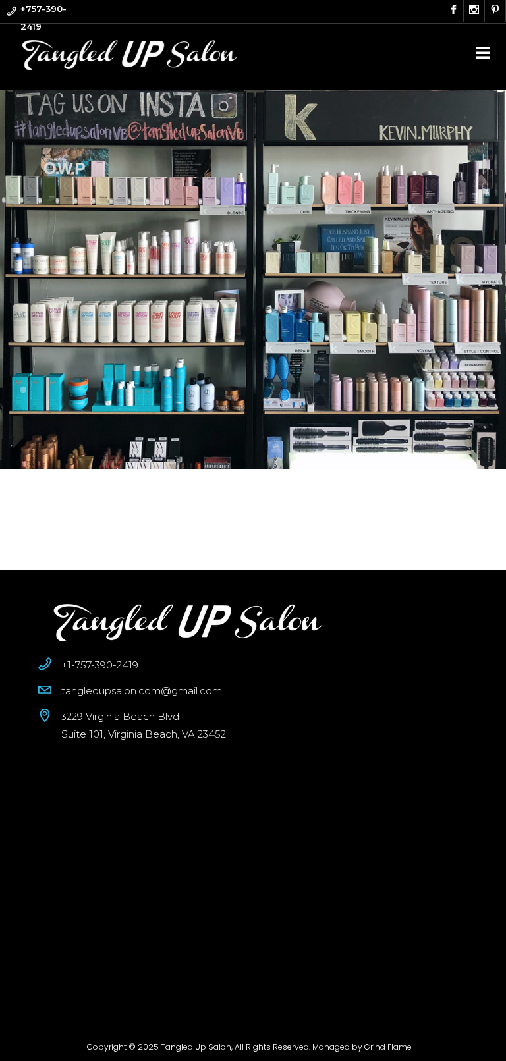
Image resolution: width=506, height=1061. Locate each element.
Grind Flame (388, 1046)
